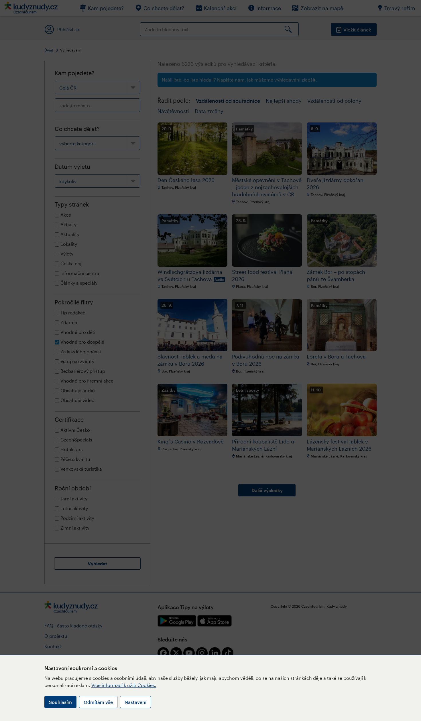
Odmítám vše (98, 702)
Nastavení (135, 702)
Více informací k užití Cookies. (123, 685)
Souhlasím (60, 702)
